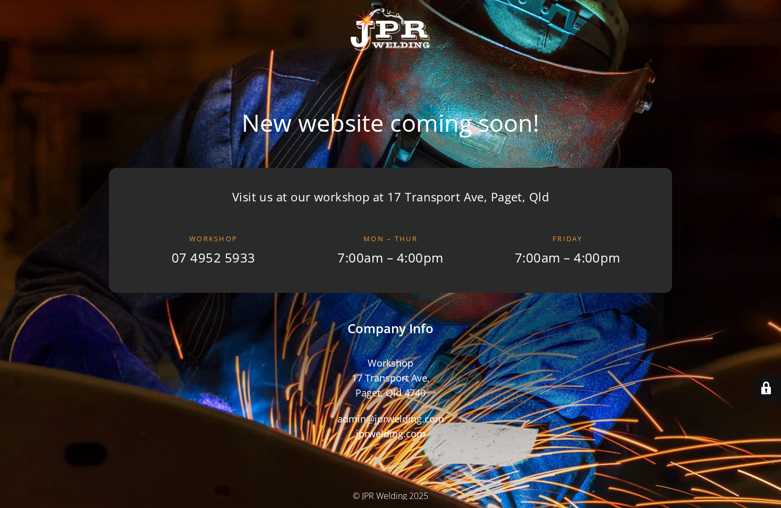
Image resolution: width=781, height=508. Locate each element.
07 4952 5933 (214, 257)
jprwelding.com (391, 433)
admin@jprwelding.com (390, 418)
